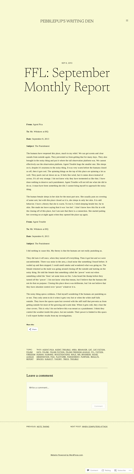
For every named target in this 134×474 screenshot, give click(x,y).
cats (39, 352)
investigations (62, 355)
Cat (90, 350)
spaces (40, 359)
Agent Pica (48, 350)
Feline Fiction (57, 352)
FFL (92, 352)
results (95, 357)
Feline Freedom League (78, 352)
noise (95, 355)
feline (45, 352)
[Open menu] (127, 20)
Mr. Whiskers (84, 355)
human (40, 355)
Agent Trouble (63, 350)
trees (66, 359)
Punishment (73, 357)
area (74, 350)
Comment (98, 406)
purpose (85, 357)
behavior (82, 350)
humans (49, 355)
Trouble (74, 359)
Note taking (43, 427)
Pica (53, 357)
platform (61, 357)
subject (49, 359)
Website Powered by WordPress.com (67, 455)
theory (58, 359)
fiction (99, 352)
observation (43, 357)
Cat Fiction (99, 350)
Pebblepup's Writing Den (67, 21)
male (73, 355)
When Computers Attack (95, 427)
